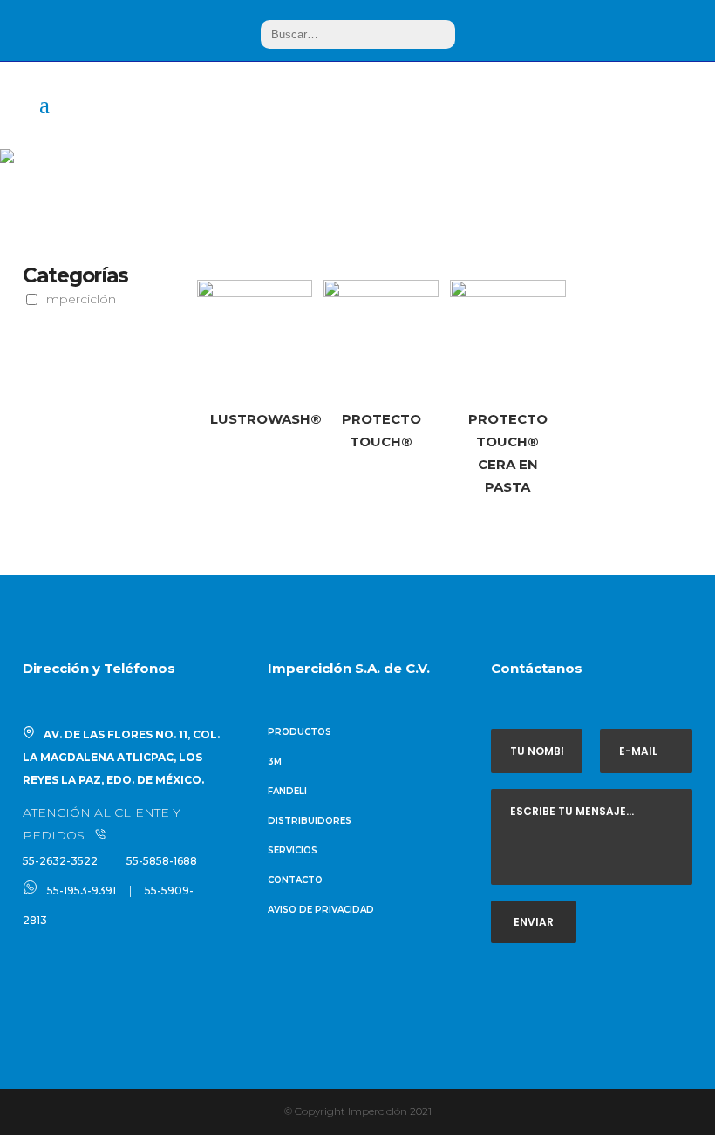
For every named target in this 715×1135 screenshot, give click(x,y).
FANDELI (287, 791)
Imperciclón (79, 299)
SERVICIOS (292, 850)
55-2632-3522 (60, 860)
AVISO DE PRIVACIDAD (321, 909)
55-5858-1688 (161, 860)
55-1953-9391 (81, 890)
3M (275, 761)
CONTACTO (295, 880)
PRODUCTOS (299, 731)
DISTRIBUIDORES (309, 820)
